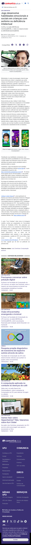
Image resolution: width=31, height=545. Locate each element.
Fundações (5, 474)
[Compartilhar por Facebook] (7, 521)
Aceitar (15, 539)
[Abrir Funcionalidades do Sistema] (25, 3)
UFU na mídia (21, 465)
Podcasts (5, 503)
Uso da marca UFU (8, 483)
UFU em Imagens (7, 497)
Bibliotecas (5, 464)
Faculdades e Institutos (6, 460)
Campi (4, 456)
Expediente (20, 453)
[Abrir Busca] (28, 3)
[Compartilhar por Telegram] (25, 521)
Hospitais (5, 467)
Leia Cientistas (16, 248)
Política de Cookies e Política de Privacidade (13, 511)
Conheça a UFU (7, 453)
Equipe (19, 480)
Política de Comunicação (21, 484)
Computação (25, 248)
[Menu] (2, 7)
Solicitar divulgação (23, 497)
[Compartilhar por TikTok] (18, 521)
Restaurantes (6, 471)
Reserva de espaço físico (22, 501)
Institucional (20, 477)
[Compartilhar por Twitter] (11, 521)
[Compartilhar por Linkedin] (21, 521)
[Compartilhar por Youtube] (4, 521)
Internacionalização (8, 480)
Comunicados (21, 459)
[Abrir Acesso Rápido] (22, 3)
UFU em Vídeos (7, 500)
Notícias (19, 456)
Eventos (19, 462)
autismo (3, 250)
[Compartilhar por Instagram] (14, 521)
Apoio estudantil (7, 477)
